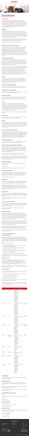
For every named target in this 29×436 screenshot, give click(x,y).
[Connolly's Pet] (14, 1)
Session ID (25, 335)
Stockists (14, 5)
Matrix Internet (25, 434)
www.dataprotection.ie (14, 92)
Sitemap (23, 426)
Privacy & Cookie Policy (25, 425)
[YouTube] (26, 430)
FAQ (12, 425)
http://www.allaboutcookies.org (6, 406)
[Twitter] (23, 430)
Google (24, 290)
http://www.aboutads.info (5, 414)
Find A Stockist (3, 424)
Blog (12, 426)
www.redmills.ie (4, 21)
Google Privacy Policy (8, 378)
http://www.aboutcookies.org (6, 208)
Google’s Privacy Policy (5, 399)
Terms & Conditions (24, 424)
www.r (6, 181)
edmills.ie (8, 181)
